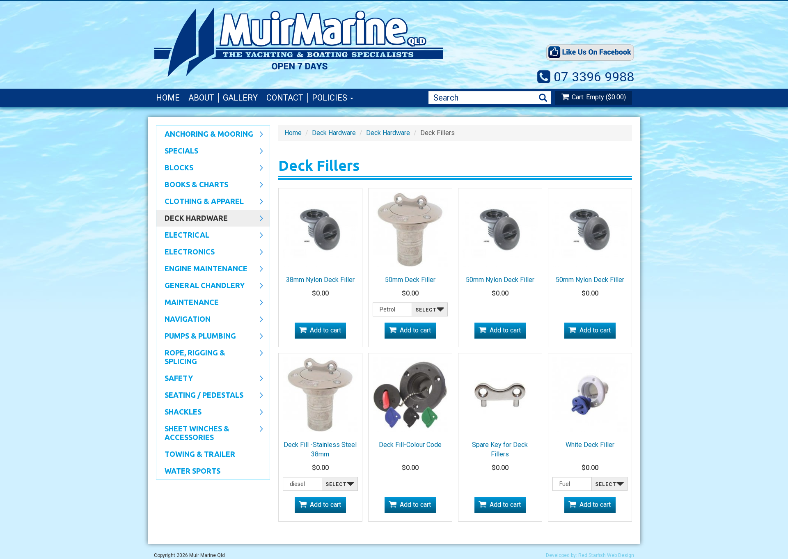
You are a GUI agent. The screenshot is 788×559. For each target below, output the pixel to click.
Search (543, 98)
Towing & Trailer (200, 454)
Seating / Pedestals (199, 396)
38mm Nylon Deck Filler (320, 280)
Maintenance (187, 303)
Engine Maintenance (201, 269)
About (201, 98)
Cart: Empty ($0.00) (599, 97)
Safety (174, 379)
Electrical (182, 236)
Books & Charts (192, 185)
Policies (330, 98)
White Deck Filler (590, 445)
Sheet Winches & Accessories (192, 432)
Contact (284, 98)
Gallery (240, 98)
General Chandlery (200, 286)
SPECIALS (177, 151)
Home (168, 98)
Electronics (185, 252)
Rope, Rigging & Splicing (190, 356)
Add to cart (325, 330)
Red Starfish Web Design (606, 555)
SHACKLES (179, 412)
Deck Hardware (192, 219)
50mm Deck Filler (410, 280)
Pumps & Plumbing (196, 336)
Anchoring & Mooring (204, 135)
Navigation (183, 320)
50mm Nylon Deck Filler (500, 280)
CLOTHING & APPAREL (200, 202)
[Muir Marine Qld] (332, 42)
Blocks (174, 168)
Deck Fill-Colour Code (410, 445)
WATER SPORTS (192, 471)
